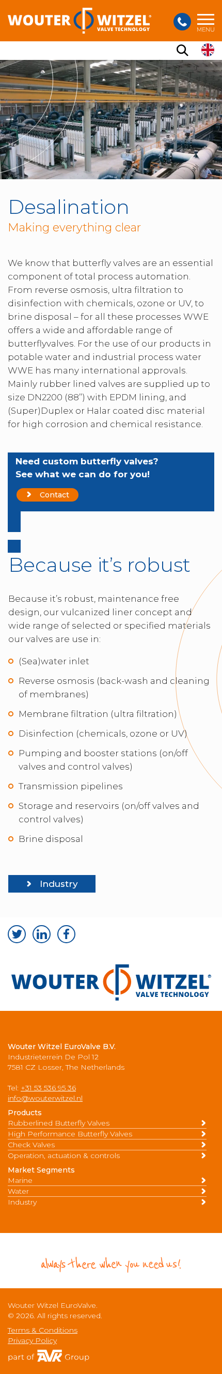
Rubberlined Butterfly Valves (58, 1123)
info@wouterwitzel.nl (45, 1098)
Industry (59, 884)
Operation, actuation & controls (64, 1155)
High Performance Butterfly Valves (70, 1133)
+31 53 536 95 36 (48, 1087)
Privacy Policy (32, 1340)
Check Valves (31, 1144)
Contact (54, 494)
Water (18, 1191)
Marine (20, 1180)
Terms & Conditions (42, 1330)
